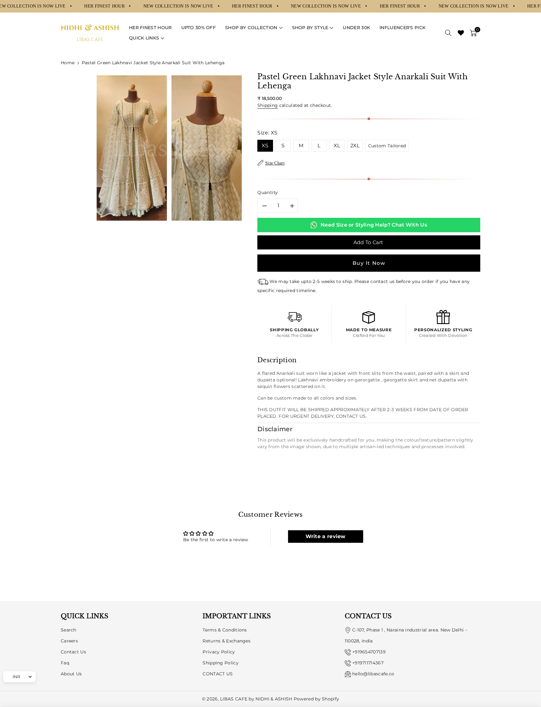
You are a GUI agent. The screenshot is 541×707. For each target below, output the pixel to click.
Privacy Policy (219, 652)
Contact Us (73, 652)
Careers (69, 641)
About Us (71, 674)
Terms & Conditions (225, 630)
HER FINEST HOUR (105, 5)
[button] (253, 27)
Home (68, 62)
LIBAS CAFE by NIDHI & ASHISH (256, 699)
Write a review (326, 536)
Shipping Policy (221, 663)
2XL (355, 146)
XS (265, 146)
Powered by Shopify (316, 699)
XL (337, 146)
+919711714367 (368, 663)
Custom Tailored (387, 146)
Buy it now (369, 263)
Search (68, 630)
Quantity (267, 192)
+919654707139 (369, 652)
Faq (65, 663)
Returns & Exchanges (226, 641)
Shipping (267, 105)
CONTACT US (218, 674)
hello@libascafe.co (373, 674)
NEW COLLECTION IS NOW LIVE (179, 5)
